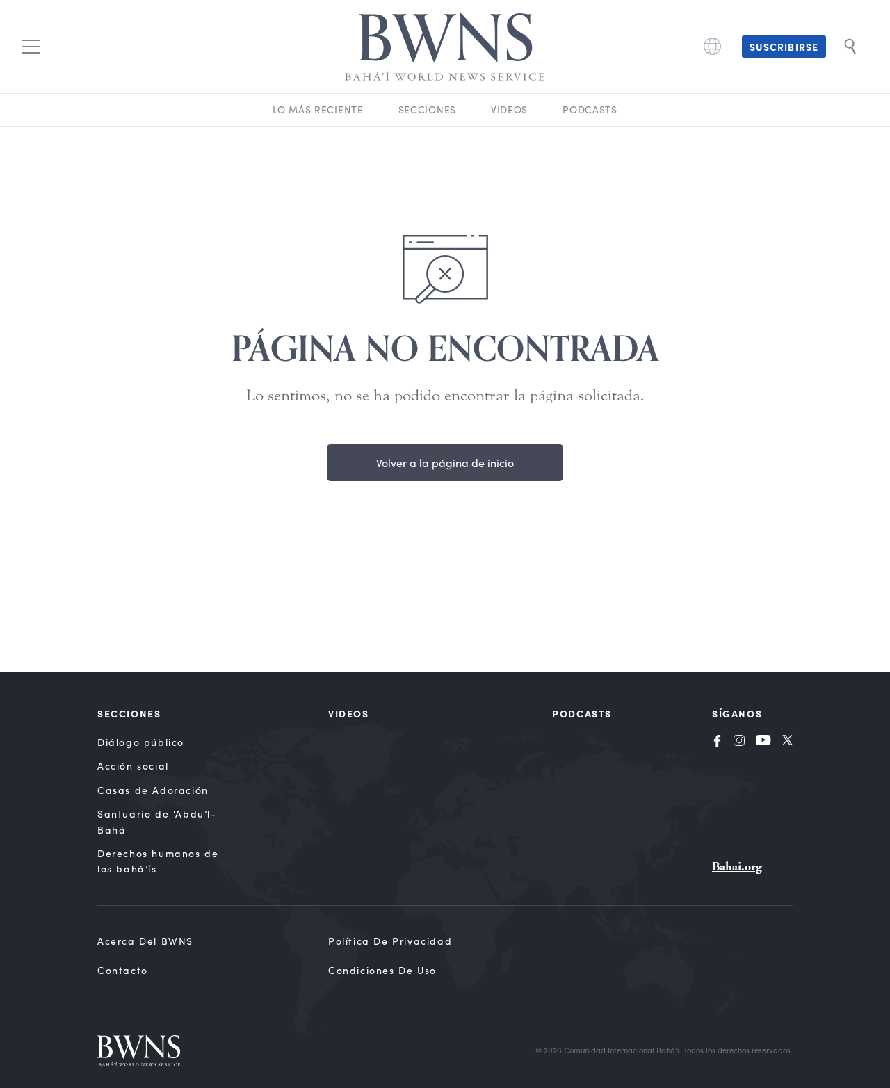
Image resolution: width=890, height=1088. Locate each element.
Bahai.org (737, 866)
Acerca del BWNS (145, 941)
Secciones (427, 109)
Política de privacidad (390, 941)
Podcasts (590, 109)
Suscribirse (784, 47)
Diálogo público (140, 742)
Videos (509, 109)
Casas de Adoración (153, 790)
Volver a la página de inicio (445, 462)
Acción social (133, 765)
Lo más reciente (318, 109)
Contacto (122, 970)
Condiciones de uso (382, 970)
